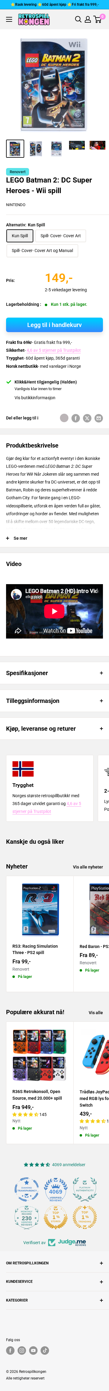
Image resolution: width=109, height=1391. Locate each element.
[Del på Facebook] (75, 418)
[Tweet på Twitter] (87, 418)
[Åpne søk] (78, 19)
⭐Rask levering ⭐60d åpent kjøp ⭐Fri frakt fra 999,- (55, 4)
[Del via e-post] (98, 418)
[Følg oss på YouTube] (33, 1350)
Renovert (17, 172)
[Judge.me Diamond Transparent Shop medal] (27, 1189)
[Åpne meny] (9, 19)
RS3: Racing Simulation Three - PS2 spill (35, 949)
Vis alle (96, 1012)
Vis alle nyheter (88, 867)
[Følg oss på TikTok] (45, 1350)
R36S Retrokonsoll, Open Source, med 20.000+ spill (37, 1095)
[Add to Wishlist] (64, 418)
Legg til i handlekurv (54, 324)
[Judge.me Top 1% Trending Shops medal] (85, 1217)
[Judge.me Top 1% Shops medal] (56, 1217)
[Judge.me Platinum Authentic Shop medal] (85, 1189)
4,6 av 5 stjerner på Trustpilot (54, 350)
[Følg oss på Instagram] (22, 1350)
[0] (97, 19)
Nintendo (15, 204)
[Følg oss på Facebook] (10, 1350)
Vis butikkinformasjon (35, 397)
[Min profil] (88, 19)
